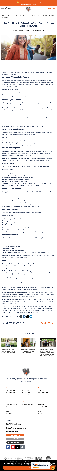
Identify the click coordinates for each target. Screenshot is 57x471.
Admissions (24, 387)
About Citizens (40, 402)
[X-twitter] (17, 447)
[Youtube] (13, 447)
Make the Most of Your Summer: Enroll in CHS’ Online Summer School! (8, 351)
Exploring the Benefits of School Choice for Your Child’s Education (28, 351)
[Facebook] (8, 447)
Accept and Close (29, 467)
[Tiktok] (22, 447)
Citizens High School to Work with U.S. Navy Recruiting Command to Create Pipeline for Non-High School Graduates (47, 352)
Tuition (23, 402)
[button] (42, 323)
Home (3, 15)
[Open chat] (52, 467)
